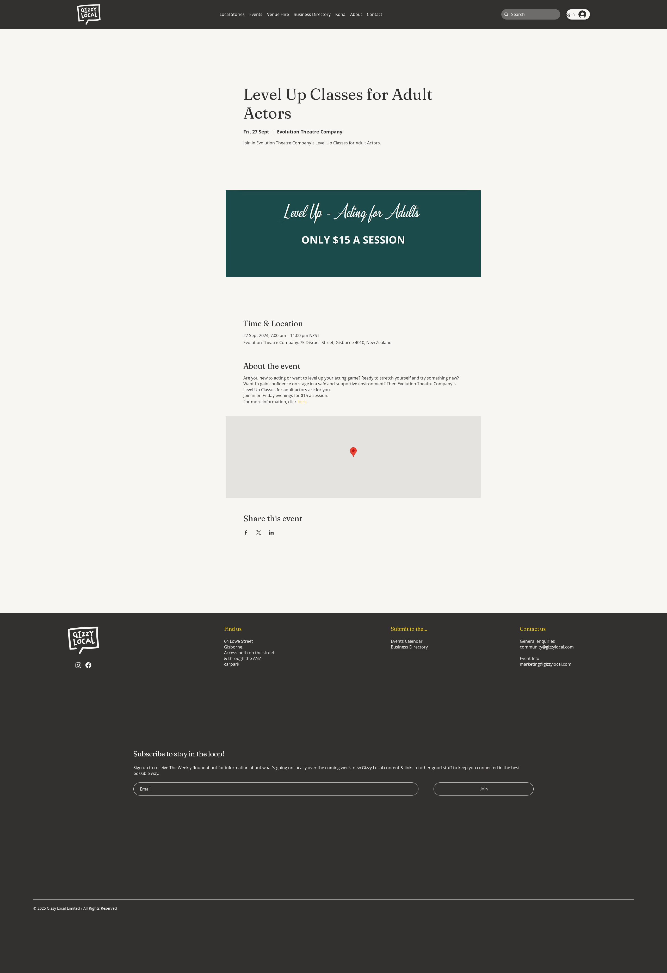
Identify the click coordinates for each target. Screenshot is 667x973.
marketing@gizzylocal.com (545, 664)
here (302, 402)
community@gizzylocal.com (547, 647)
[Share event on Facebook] (245, 532)
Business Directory (409, 647)
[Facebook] (88, 665)
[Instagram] (78, 665)
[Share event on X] (258, 532)
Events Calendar (407, 641)
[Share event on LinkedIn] (271, 532)
